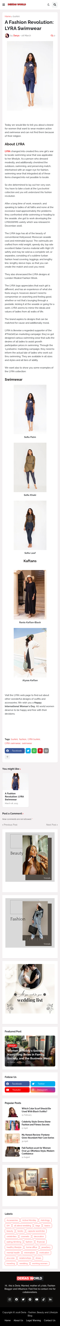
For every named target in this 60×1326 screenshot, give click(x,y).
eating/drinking (14, 1242)
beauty (10, 1231)
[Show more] (7, 756)
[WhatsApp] (34, 750)
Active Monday (29, 1220)
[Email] (46, 750)
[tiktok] (43, 1299)
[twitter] (23, 1299)
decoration (39, 1236)
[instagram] (9, 1299)
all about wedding (22, 1225)
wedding (23, 1263)
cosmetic (25, 1236)
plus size (11, 1258)
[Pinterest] (40, 750)
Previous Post (10, 825)
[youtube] (36, 1299)
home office (31, 1247)
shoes (38, 1258)
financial (41, 1242)
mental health (13, 1253)
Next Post (51, 825)
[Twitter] (28, 750)
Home (8, 16)
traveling (11, 1263)
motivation (44, 1253)
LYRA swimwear (12, 743)
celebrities (11, 1236)
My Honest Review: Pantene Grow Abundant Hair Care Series (38, 1136)
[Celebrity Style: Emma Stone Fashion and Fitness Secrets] (12, 1125)
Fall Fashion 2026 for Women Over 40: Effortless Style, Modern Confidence (38, 1151)
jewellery (46, 1247)
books (20, 1231)
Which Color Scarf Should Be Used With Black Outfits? (36, 1110)
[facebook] (16, 1299)
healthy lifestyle (14, 1247)
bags (38, 1225)
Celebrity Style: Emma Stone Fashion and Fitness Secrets (36, 1123)
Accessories (12, 1220)
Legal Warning (33, 1320)
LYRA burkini (34, 739)
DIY (8, 1225)
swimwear (27, 743)
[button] (3, 4)
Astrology (45, 1220)
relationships (25, 1258)
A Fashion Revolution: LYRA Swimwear (14, 796)
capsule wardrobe (36, 1231)
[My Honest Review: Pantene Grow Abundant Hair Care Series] (12, 1138)
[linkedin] (50, 1299)
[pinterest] (30, 1299)
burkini (16, 16)
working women (40, 1263)
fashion (22, 739)
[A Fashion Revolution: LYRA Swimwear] (15, 781)
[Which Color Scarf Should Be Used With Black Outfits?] (12, 1112)
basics (47, 1225)
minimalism (29, 1253)
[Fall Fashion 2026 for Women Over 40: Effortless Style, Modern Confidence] (12, 1152)
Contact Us (49, 1320)
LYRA (7, 151)
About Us (18, 1320)
